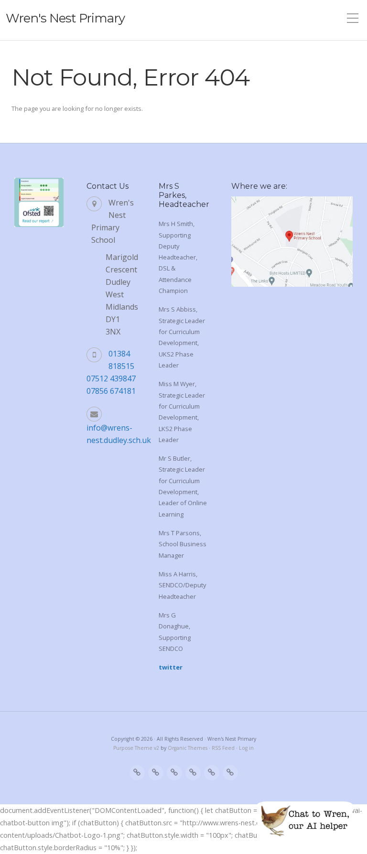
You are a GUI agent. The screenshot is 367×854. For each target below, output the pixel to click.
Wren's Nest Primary (65, 18)
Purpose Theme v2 (136, 748)
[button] (305, 820)
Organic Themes (187, 748)
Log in (246, 748)
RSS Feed (223, 748)
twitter (171, 667)
